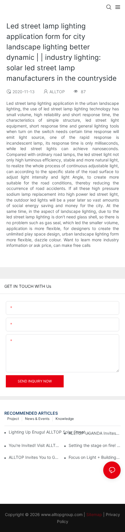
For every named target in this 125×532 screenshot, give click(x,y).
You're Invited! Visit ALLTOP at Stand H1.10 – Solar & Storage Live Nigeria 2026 (35, 445)
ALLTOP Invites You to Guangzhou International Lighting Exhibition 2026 (35, 457)
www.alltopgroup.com (62, 514)
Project (13, 418)
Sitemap (94, 514)
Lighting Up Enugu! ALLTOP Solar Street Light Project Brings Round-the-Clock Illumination (50, 431)
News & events (37, 418)
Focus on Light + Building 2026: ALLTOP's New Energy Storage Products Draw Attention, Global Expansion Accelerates (95, 457)
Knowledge (65, 418)
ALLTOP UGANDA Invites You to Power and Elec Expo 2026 (95, 433)
